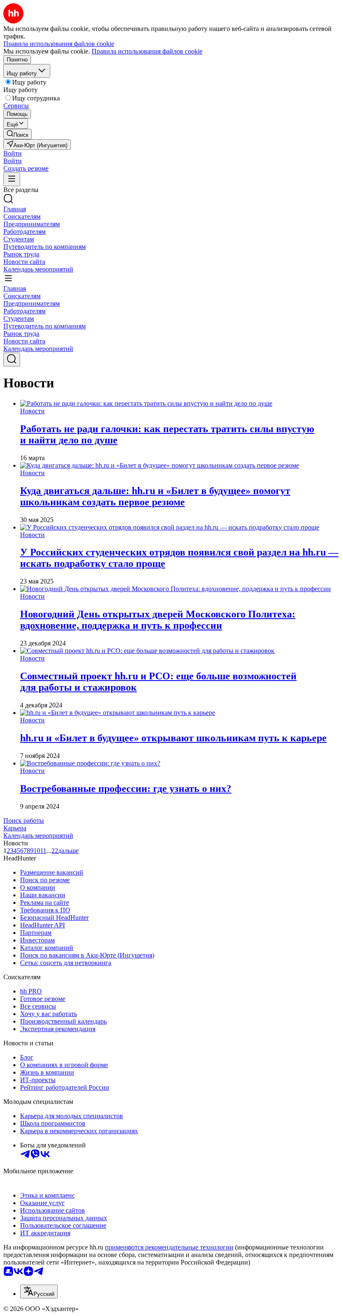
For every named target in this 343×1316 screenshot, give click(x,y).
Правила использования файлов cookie (147, 51)
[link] (17, 134)
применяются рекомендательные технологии (169, 1247)
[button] (12, 153)
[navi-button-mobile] (11, 179)
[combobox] (39, 1291)
